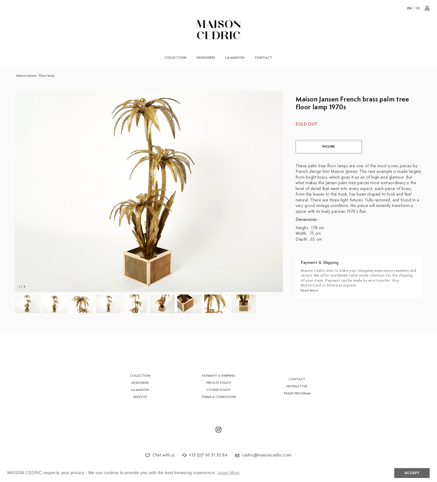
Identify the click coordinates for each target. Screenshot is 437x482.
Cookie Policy (219, 390)
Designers (206, 57)
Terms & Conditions (218, 397)
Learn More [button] (229, 473)
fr (418, 8)
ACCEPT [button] (412, 473)
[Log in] (427, 8)
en (409, 8)
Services (140, 397)
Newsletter (297, 386)
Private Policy (218, 383)
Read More (309, 290)
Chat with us (163, 455)
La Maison (234, 57)
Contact (263, 57)
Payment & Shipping (218, 376)
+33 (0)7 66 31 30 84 (208, 455)
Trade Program (297, 393)
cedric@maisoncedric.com (267, 455)
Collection (176, 57)
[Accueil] (218, 29)
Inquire (328, 146)
